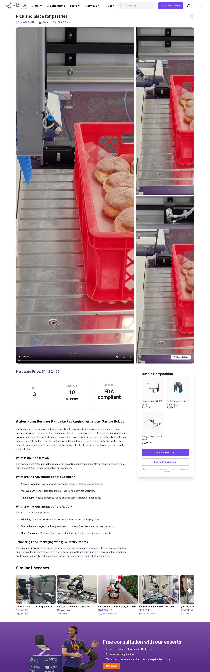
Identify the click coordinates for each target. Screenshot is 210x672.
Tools (73, 5)
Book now (111, 666)
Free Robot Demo (171, 5)
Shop (35, 5)
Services (91, 5)
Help (109, 5)
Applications (56, 5)
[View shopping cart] (200, 5)
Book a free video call (165, 462)
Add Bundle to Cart (165, 452)
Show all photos (182, 357)
